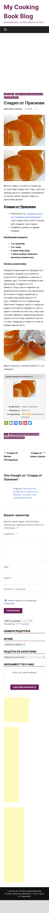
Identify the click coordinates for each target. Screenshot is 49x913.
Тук (39, 365)
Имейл (8, 578)
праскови (20, 438)
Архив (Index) (9, 94)
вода (12, 434)
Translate (24, 624)
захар (18, 434)
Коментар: (10, 534)
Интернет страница (15, 589)
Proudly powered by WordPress (18, 894)
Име (7, 567)
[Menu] (5, 29)
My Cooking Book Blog (32, 891)
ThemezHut (25, 896)
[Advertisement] (24, 62)
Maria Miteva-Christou (13, 109)
